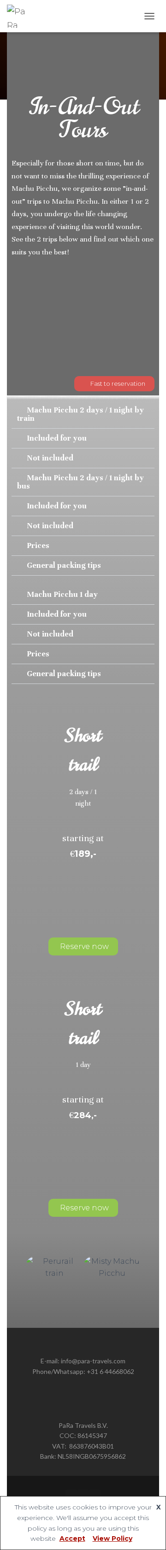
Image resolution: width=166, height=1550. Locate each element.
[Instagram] (83, 1495)
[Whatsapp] (95, 1495)
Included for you (57, 438)
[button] (83, 415)
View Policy (112, 1538)
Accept (72, 1538)
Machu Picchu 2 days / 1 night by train (80, 414)
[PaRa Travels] (21, 16)
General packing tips (64, 565)
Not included (50, 458)
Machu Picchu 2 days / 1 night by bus (80, 482)
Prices (38, 545)
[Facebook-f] (71, 1495)
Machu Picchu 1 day (62, 594)
